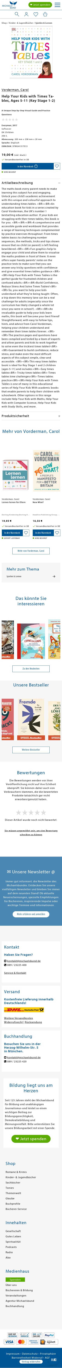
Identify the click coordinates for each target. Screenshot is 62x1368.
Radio (9, 1252)
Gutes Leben (13, 1236)
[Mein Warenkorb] (45, 14)
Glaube (10, 1198)
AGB (47, 1357)
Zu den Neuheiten (31, 668)
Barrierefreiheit (21, 1357)
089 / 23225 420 (17, 1061)
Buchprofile (13, 1203)
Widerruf (37, 1357)
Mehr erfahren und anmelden (31, 914)
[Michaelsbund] (10, 6)
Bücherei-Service (16, 1209)
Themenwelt (13, 1193)
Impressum (13, 1353)
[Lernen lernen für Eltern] (16, 469)
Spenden (15, 1279)
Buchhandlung (15, 1306)
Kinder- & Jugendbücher (21, 1177)
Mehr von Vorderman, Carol (31, 550)
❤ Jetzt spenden (40, 4)
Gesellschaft (13, 1231)
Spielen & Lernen (14, 576)
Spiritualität (13, 1241)
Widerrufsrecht (13, 1022)
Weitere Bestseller (31, 749)
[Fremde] (31, 718)
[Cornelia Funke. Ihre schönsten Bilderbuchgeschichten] (31, 637)
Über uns (11, 1285)
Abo (8, 1257)
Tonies (10, 1187)
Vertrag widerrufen (31, 1361)
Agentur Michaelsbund (20, 1300)
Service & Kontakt (15, 972)
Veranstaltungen (16, 1295)
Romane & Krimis (16, 1172)
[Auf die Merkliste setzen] (57, 166)
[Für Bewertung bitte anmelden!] (10, 120)
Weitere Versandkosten (18, 1018)
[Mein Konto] (26, 14)
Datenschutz (30, 1353)
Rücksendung (33, 1022)
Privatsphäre (48, 1353)
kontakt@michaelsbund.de (24, 961)
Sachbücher (13, 1182)
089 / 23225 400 (17, 965)
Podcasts (11, 1247)
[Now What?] (47, 469)
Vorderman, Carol (15, 90)
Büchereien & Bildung (19, 1290)
